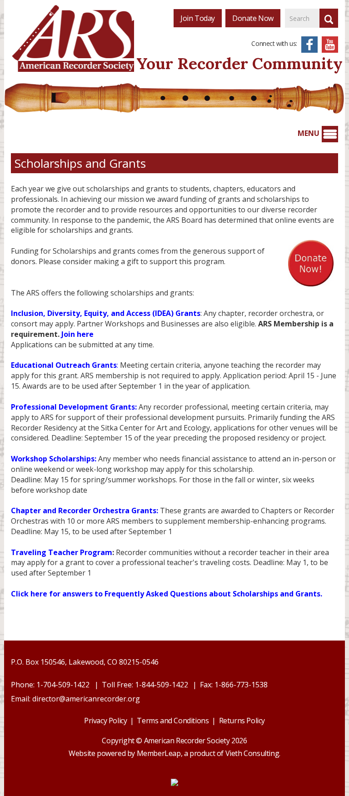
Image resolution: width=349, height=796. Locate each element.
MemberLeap (159, 753)
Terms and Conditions (173, 721)
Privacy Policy (105, 721)
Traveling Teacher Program (61, 552)
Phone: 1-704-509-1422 (50, 685)
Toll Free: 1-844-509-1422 (145, 685)
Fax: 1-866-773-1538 (234, 685)
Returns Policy (242, 721)
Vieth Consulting (252, 753)
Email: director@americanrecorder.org (75, 699)
